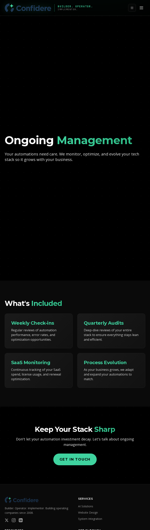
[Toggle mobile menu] (141, 8)
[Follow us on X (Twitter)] (7, 520)
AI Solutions (85, 506)
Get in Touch (75, 459)
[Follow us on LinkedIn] (21, 520)
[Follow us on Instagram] (14, 520)
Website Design (88, 512)
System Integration (90, 519)
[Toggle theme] (132, 8)
